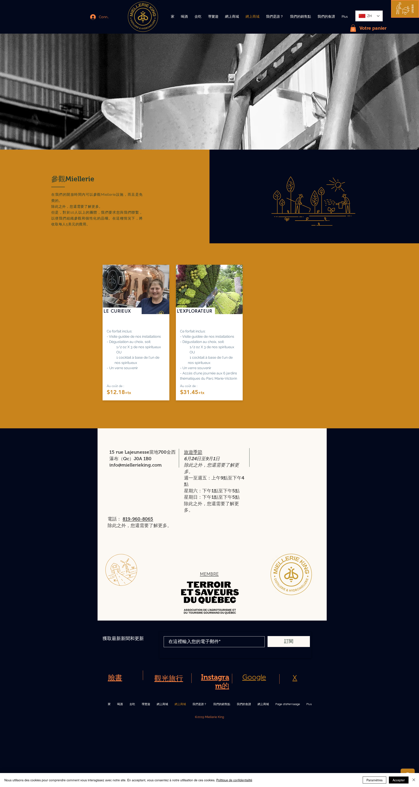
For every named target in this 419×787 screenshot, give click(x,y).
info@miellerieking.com (135, 464)
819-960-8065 (138, 518)
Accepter (399, 780)
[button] (412, 8)
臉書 (115, 678)
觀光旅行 (168, 678)
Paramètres (374, 780)
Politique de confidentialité (234, 780)
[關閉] (413, 780)
